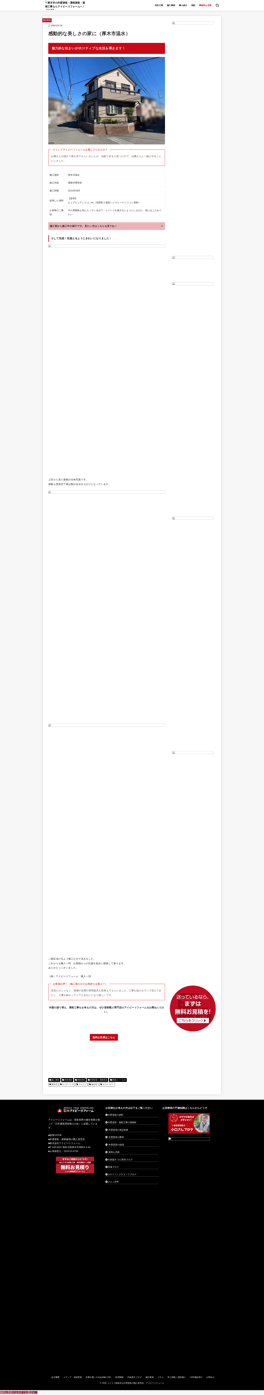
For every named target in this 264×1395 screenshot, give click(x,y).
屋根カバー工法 (119, 1080)
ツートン (82, 1084)
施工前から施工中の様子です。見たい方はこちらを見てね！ (83, 226)
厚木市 (54, 1084)
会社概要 (55, 1377)
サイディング (67, 1084)
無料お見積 (113, 1152)
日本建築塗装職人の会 (67, 1124)
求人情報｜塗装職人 (176, 1377)
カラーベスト (108, 1084)
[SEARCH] (217, 5)
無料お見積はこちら (104, 1037)
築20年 (94, 1084)
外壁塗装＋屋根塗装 (98, 1080)
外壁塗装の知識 (116, 1144)
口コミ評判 (113, 1182)
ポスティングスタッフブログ (122, 1174)
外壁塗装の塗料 (115, 1115)
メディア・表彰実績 (72, 1377)
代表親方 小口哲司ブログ (120, 1159)
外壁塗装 (68, 1080)
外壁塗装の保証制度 (118, 1130)
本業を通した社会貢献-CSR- (99, 1377)
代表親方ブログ (134, 1377)
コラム (161, 1377)
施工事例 (171, 5)
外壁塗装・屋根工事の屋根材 (122, 1122)
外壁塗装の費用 (116, 1137)
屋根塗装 (81, 1080)
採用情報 (119, 1377)
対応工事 (159, 5)
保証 (193, 5)
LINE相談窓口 (196, 1377)
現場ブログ (113, 1167)
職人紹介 (183, 5)
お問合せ (210, 1377)
